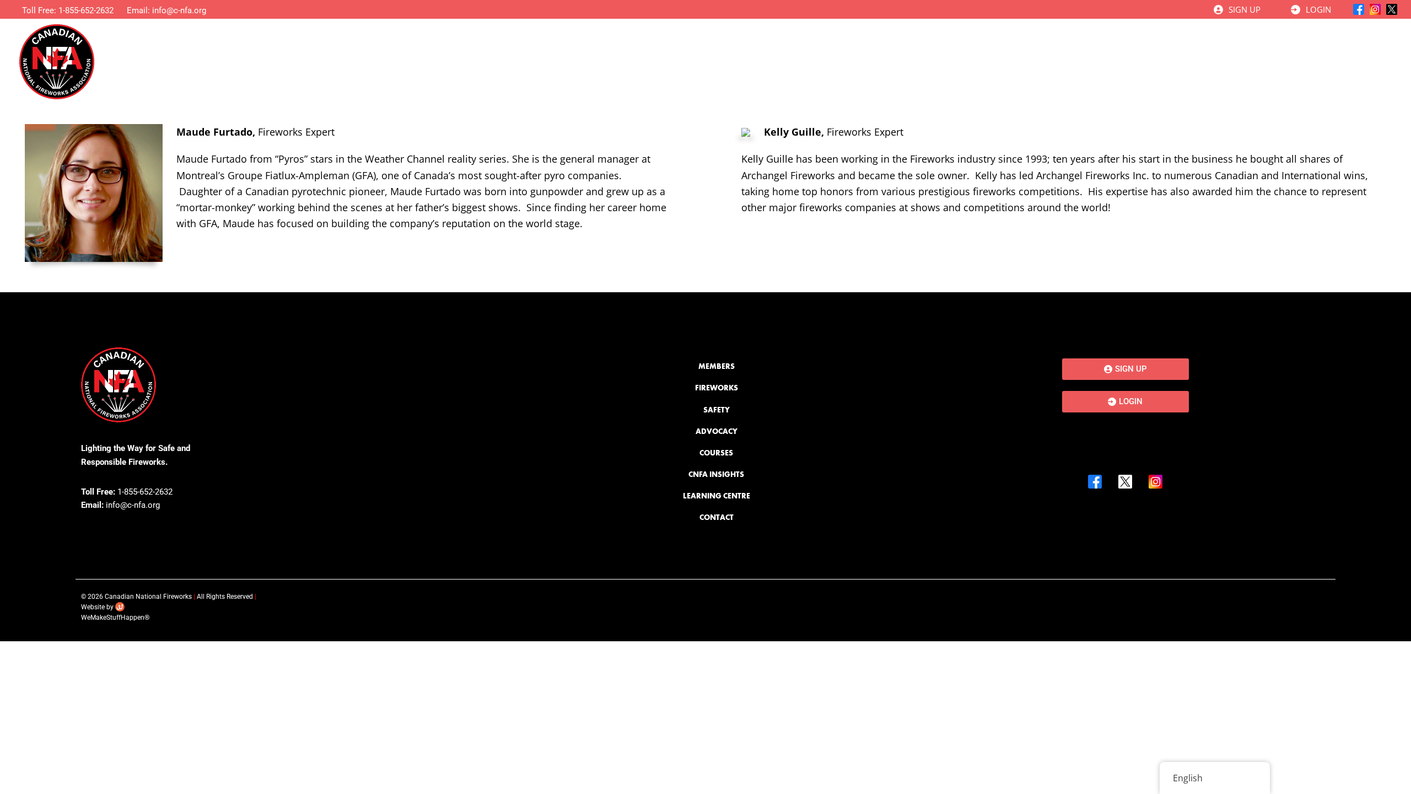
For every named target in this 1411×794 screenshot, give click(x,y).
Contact (1376, 61)
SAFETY (716, 410)
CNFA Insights (1210, 61)
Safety (980, 61)
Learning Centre (1300, 61)
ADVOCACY (716, 431)
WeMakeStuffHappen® (115, 617)
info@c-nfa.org (179, 10)
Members (830, 61)
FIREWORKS (716, 388)
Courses (1126, 61)
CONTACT (716, 517)
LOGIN (1318, 9)
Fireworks (908, 61)
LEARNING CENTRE (716, 496)
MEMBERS (716, 366)
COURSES (716, 453)
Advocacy (1051, 61)
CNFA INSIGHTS (716, 474)
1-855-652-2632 (86, 10)
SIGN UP (1245, 9)
